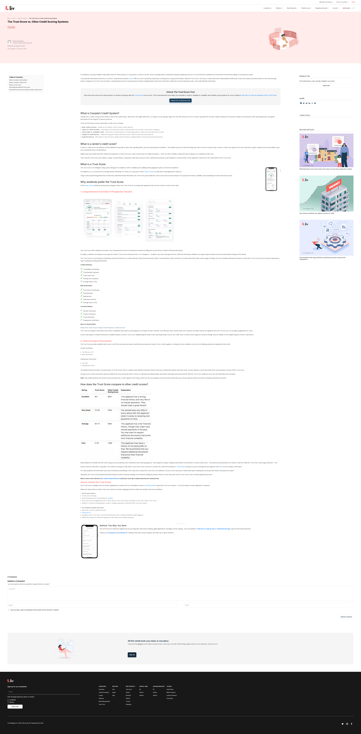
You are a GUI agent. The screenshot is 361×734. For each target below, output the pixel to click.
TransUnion (180, 467)
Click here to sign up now (206, 529)
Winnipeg (128, 704)
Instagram (112, 533)
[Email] (315, 103)
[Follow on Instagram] (347, 724)
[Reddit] (306, 103)
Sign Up (132, 655)
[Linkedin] (309, 103)
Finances (101, 698)
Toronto (128, 701)
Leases (101, 695)
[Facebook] (301, 103)
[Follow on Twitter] (342, 724)
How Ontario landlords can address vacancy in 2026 (317, 213)
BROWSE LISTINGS (325, 2)
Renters (278, 8)
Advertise (101, 689)
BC (140, 689)
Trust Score (139, 95)
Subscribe (326, 85)
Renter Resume (149, 172)
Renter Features (171, 692)
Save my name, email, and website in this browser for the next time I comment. (35, 610)
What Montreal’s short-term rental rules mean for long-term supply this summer (326, 169)
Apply (114, 692)
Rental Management (104, 701)
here (220, 467)
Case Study (169, 698)
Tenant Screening (104, 692)
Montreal (128, 695)
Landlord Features (171, 695)
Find (113, 689)
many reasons (89, 185)
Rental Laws (305, 8)
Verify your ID (86, 512)
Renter (12, 702)
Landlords (267, 8)
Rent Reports (291, 8)
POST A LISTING (341, 2)
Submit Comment (346, 617)
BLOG (353, 2)
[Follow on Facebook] (351, 724)
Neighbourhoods (321, 8)
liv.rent (335, 8)
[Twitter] (304, 103)
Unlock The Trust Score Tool (180, 100)
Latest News (169, 689)
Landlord (13, 700)
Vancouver (129, 689)
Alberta (128, 698)
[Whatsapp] (312, 103)
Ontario (128, 692)
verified (110, 498)
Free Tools (102, 704)
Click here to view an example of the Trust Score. (259, 95)
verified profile (150, 485)
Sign (113, 695)
